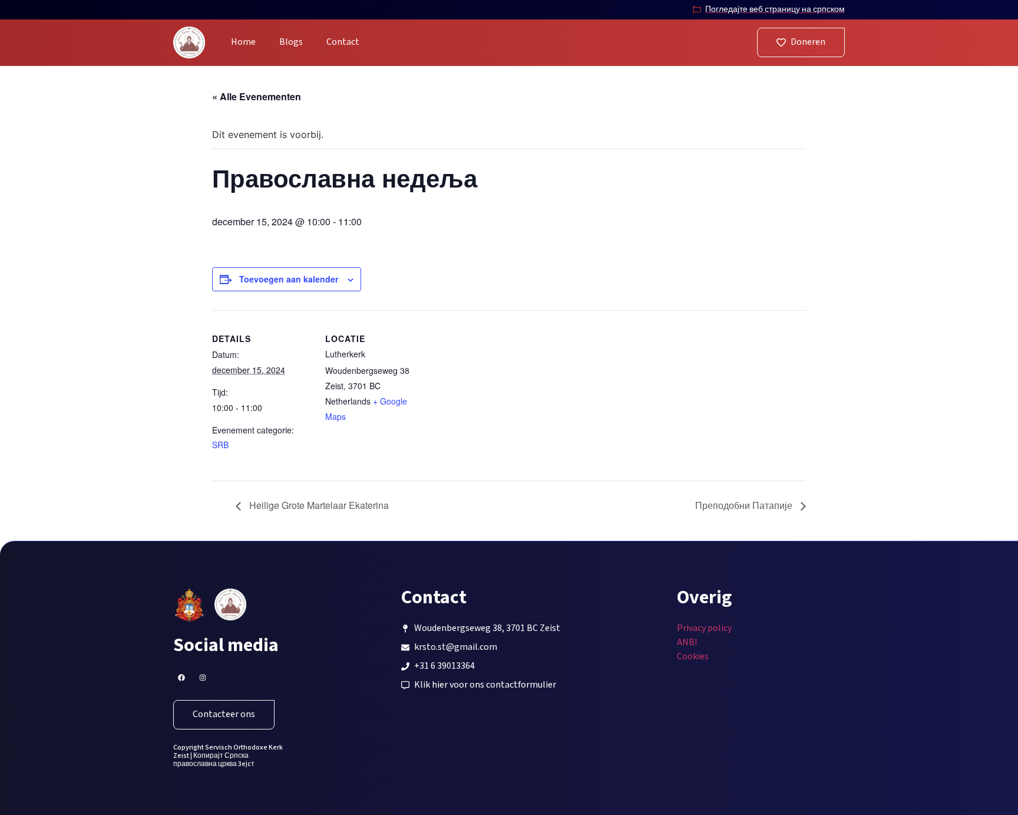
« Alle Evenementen (256, 96)
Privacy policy (704, 628)
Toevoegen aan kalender (288, 279)
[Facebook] (181, 677)
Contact (342, 42)
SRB (220, 445)
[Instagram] (202, 677)
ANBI (687, 642)
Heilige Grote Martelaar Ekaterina (318, 505)
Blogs (291, 42)
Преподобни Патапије (745, 505)
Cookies (693, 656)
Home (243, 42)
